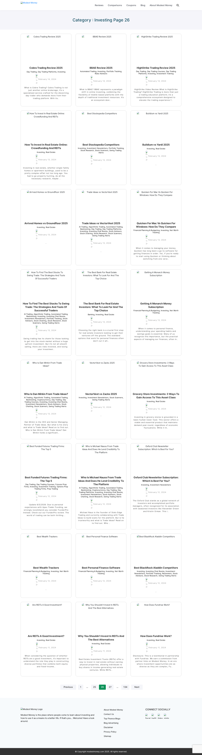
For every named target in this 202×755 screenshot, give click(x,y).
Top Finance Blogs (112, 718)
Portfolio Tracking (113, 71)
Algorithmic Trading (96, 227)
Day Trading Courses (155, 71)
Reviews (99, 5)
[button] (178, 5)
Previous (68, 687)
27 (110, 687)
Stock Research (100, 233)
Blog (143, 5)
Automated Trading (88, 71)
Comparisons (115, 5)
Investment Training (165, 73)
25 (94, 687)
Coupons (131, 5)
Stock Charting (39, 321)
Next (136, 687)
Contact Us (109, 714)
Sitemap (107, 736)
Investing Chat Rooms (98, 231)
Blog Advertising (111, 723)
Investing (60, 72)
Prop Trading (52, 489)
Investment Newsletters (97, 148)
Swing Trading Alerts (107, 234)
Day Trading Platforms (46, 72)
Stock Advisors (114, 231)
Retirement (166, 573)
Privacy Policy (110, 732)
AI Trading (83, 227)
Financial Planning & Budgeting (146, 230)
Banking (91, 314)
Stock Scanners (101, 150)
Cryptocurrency (43, 400)
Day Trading (32, 72)
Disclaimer (108, 727)
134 (125, 687)
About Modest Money (161, 5)
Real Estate (50, 152)
